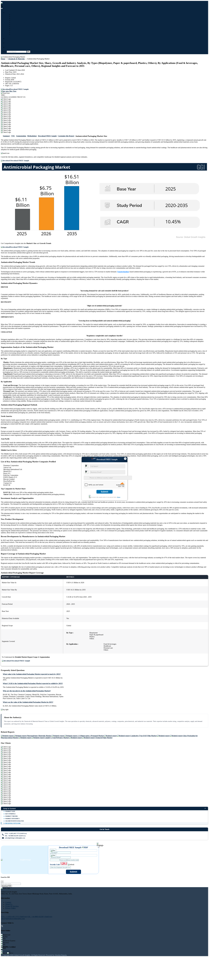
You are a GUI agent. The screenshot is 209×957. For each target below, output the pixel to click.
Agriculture (15, 28)
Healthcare (15, 16)
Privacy (118, 497)
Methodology (32, 136)
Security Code (55, 864)
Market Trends (11, 816)
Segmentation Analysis (14, 821)
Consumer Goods (18, 34)
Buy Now (12, 91)
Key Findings (10, 814)
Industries (10, 13)
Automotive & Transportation (22, 20)
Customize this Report (66, 136)
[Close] (100, 845)
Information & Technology (21, 15)
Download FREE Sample (47, 136)
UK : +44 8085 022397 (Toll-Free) (41, 6)
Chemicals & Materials (20, 30)
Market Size (10, 811)
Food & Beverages (18, 22)
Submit (104, 492)
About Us (8, 904)
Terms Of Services (12, 906)
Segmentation (21, 136)
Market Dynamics (12, 818)
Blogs (9, 38)
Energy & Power (17, 24)
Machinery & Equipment (21, 18)
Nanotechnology (123, 272)
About (9, 43)
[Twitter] (2, 926)
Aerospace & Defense (19, 26)
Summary (6, 136)
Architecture (16, 32)
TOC (13, 136)
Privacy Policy (10, 908)
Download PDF (6, 886)
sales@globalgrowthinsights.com (15, 838)
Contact (10, 47)
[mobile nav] (2, 8)
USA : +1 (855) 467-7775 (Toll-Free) (16, 6)
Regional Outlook (12, 823)
